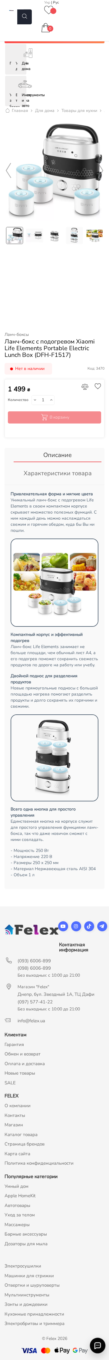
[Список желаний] (48, 10)
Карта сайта (17, 1154)
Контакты (15, 1115)
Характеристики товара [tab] (58, 473)
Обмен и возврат (23, 1054)
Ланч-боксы (17, 334)
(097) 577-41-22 (35, 1002)
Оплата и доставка (25, 1064)
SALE (10, 1083)
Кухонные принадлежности (34, 1314)
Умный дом (16, 1186)
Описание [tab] (57, 455)
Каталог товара (21, 1135)
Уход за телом (20, 1215)
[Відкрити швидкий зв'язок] (98, 1345)
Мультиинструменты (27, 1295)
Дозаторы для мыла (26, 1244)
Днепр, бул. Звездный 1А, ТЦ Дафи (56, 994)
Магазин (14, 1125)
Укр (47, 2)
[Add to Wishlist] (96, 387)
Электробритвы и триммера (34, 1323)
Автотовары (17, 1205)
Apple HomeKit (20, 1196)
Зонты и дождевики (26, 1304)
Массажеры (17, 1225)
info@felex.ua (31, 1021)
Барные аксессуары (26, 1234)
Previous (8, 170)
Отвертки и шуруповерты (32, 1285)
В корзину (59, 417)
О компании (18, 1106)
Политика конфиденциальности (39, 1163)
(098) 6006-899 (34, 968)
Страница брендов (25, 1144)
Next (100, 170)
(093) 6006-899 (34, 961)
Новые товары (20, 1073)
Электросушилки (23, 1266)
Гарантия (14, 1044)
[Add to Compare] (85, 387)
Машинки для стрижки (29, 1276)
